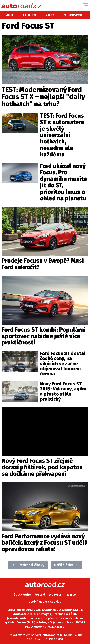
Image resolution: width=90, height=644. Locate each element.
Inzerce (71, 594)
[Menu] (86, 5)
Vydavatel (55, 594)
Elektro (29, 15)
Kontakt (39, 594)
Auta (10, 15)
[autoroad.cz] (21, 5)
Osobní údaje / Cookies (44, 602)
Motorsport (74, 15)
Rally (49, 15)
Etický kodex (22, 594)
